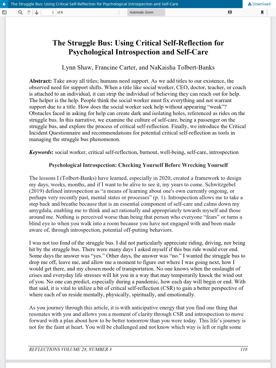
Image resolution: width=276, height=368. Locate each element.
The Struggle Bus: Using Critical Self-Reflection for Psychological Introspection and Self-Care (94, 3)
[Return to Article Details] (4, 4)
